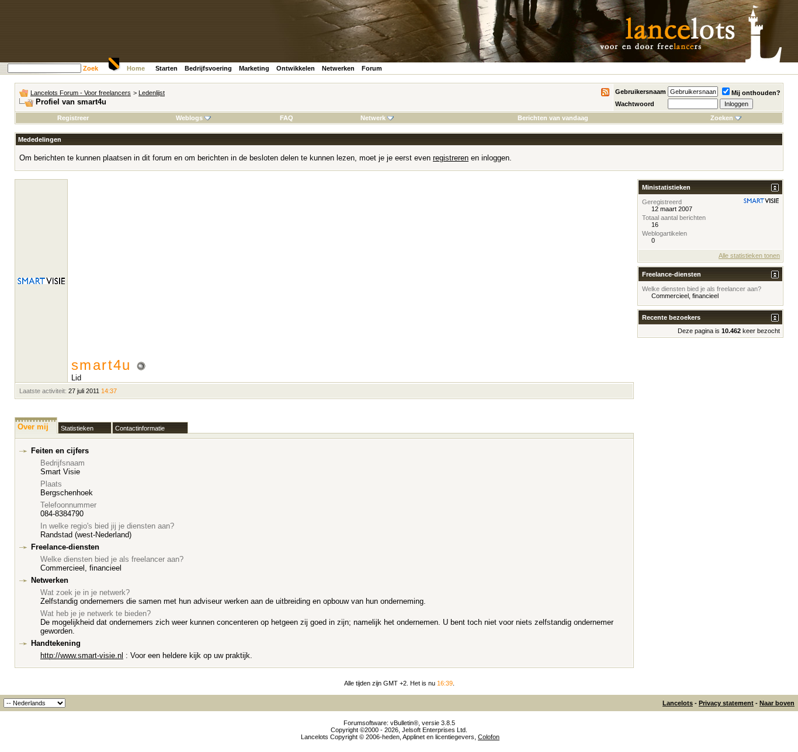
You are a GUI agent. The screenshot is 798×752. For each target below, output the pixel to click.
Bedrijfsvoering (208, 68)
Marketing (254, 68)
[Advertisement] (352, 269)
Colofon (488, 736)
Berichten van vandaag (553, 117)
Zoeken (721, 117)
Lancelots (677, 702)
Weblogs (189, 117)
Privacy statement (726, 702)
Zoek (90, 68)
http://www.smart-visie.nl (81, 655)
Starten (166, 68)
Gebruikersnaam (640, 91)
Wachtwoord (634, 103)
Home (136, 68)
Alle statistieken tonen (749, 255)
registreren (451, 157)
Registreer (73, 117)
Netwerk (373, 117)
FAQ (286, 117)
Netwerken (338, 68)
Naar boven (776, 702)
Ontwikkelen (295, 68)
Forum (372, 68)
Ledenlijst (151, 92)
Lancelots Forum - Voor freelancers (80, 92)
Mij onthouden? (755, 92)
